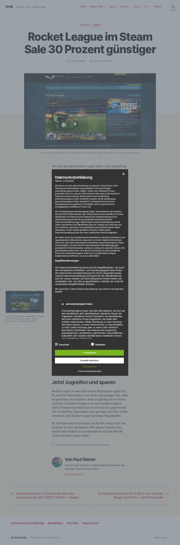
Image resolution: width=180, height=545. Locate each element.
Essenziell (64, 345)
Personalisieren (90, 366)
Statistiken (100, 345)
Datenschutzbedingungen (89, 371)
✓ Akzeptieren (89, 353)
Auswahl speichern (89, 360)
